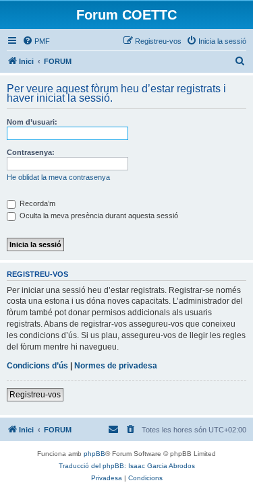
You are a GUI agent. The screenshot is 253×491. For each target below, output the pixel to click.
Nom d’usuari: (32, 122)
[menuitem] (36, 41)
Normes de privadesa (115, 365)
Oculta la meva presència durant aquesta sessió (98, 215)
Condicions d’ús (37, 365)
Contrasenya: (31, 152)
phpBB (94, 453)
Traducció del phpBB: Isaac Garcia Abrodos (127, 465)
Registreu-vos (35, 394)
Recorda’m (36, 203)
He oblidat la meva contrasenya (58, 177)
